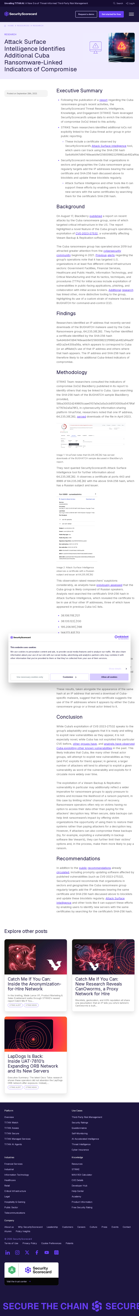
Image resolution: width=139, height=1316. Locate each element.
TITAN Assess (11, 1128)
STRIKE (76, 1169)
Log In (132, 3)
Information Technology (16, 1174)
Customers (67, 1227)
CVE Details (77, 1180)
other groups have (85, 743)
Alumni (7, 1231)
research (127, 290)
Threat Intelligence (81, 1144)
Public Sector (11, 1207)
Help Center (78, 1191)
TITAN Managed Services (17, 1138)
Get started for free (111, 14)
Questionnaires (79, 1128)
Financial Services (13, 1164)
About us (9, 1227)
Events (115, 1227)
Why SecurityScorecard (30, 1227)
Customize (68, 677)
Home (11, 26)
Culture (93, 1227)
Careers (81, 1227)
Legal (7, 1196)
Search (120, 3)
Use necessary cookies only (30, 677)
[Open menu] (131, 14)
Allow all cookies (109, 677)
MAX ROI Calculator (82, 1174)
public (83, 868)
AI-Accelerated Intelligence (85, 1138)
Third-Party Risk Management (87, 1117)
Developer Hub (79, 1185)
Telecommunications (14, 1212)
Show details (115, 669)
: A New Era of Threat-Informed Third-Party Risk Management (46, 3)
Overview (9, 1117)
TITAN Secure (11, 1133)
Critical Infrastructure (15, 1191)
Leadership (52, 1227)
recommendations (99, 868)
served (81, 416)
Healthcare (9, 1180)
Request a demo (86, 14)
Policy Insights (23, 1231)
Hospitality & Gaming (14, 1202)
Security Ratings (80, 1122)
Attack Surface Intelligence (109, 146)
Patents (69, 1243)
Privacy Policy (30, 1243)
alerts (111, 255)
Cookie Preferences (51, 1243)
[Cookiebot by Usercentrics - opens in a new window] (117, 637)
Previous (101, 255)
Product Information (82, 1202)
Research (38, 26)
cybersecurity (112, 250)
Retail (7, 1185)
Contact (127, 1227)
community (63, 255)
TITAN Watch (11, 1122)
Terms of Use (11, 1243)
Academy (76, 1196)
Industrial (9, 1169)
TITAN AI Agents (13, 1144)
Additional (115, 290)
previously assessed (109, 585)
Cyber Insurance (80, 1149)
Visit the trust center (18, 1281)
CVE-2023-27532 (87, 233)
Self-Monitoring (80, 1133)
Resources (23, 26)
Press (104, 1227)
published (95, 216)
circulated (62, 872)
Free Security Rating (82, 1207)
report (103, 100)
